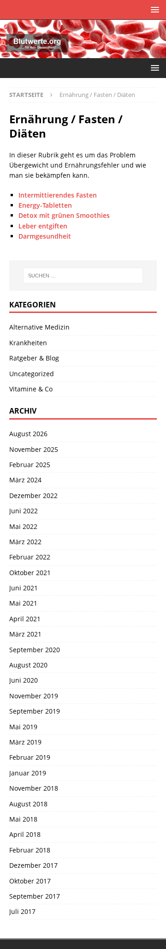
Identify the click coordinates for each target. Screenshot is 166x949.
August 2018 (28, 803)
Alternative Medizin (39, 327)
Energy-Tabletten (45, 205)
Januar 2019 (27, 773)
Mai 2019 (23, 726)
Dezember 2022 (33, 495)
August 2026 (28, 433)
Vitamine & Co (31, 388)
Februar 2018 (29, 850)
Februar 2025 (29, 464)
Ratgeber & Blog (34, 358)
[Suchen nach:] (83, 275)
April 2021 (25, 618)
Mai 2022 (23, 526)
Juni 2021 (23, 587)
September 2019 (34, 711)
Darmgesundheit (44, 236)
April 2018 (25, 834)
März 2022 (25, 541)
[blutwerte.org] (83, 52)
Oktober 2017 (30, 881)
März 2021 (25, 634)
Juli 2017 (22, 911)
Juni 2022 (23, 510)
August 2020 (28, 665)
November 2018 (33, 788)
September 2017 (34, 896)
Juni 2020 (23, 680)
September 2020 (34, 649)
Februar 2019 (29, 757)
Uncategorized (31, 373)
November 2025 (33, 449)
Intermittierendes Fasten (57, 195)
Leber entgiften (42, 226)
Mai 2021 (23, 603)
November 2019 (33, 695)
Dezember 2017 (33, 865)
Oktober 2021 (30, 572)
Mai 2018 (23, 819)
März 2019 (25, 742)
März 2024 (25, 479)
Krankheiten (28, 342)
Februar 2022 (29, 557)
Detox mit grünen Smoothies (64, 215)
